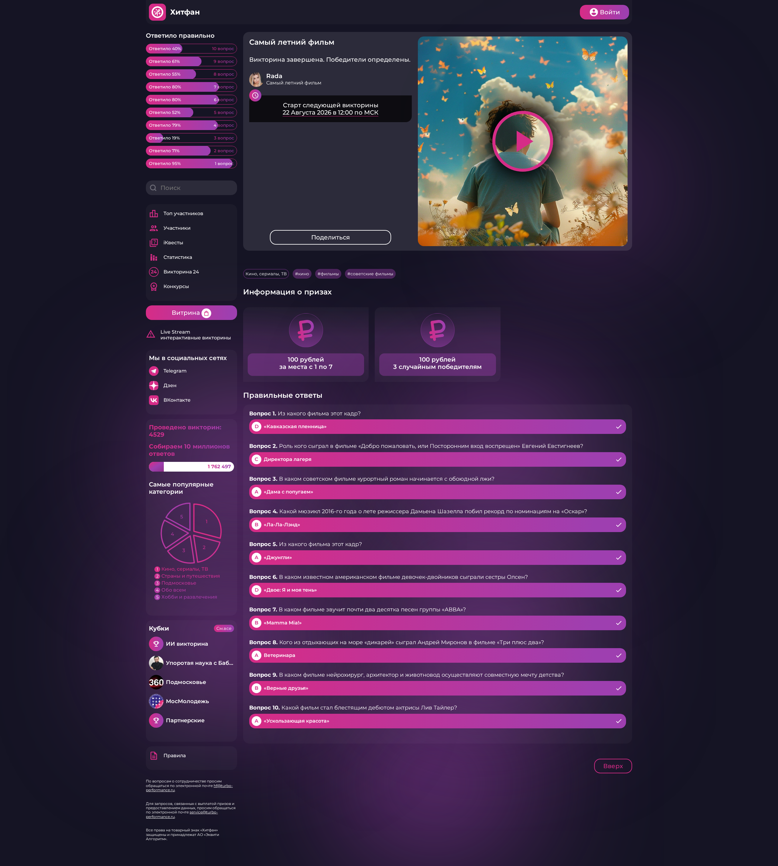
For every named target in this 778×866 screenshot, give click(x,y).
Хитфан (185, 12)
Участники (170, 228)
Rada (274, 76)
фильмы (330, 274)
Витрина (190, 312)
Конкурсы (169, 286)
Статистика (170, 257)
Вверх (613, 766)
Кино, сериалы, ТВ (266, 274)
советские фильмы (371, 274)
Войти (610, 12)
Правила (167, 756)
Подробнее (191, 371)
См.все (224, 628)
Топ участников (176, 213)
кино (303, 274)
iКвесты (166, 243)
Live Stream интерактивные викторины (188, 335)
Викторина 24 (175, 272)
